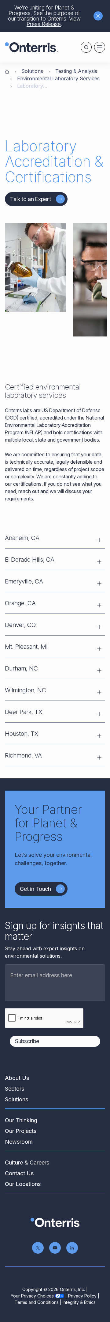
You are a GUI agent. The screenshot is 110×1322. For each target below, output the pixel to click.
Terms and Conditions (37, 1302)
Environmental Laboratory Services (58, 78)
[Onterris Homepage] (7, 71)
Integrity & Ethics (79, 1302)
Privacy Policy (82, 1295)
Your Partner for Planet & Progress (48, 823)
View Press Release (54, 21)
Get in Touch (35, 889)
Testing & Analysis (76, 71)
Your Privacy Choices (32, 1295)
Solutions (32, 71)
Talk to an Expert (30, 199)
